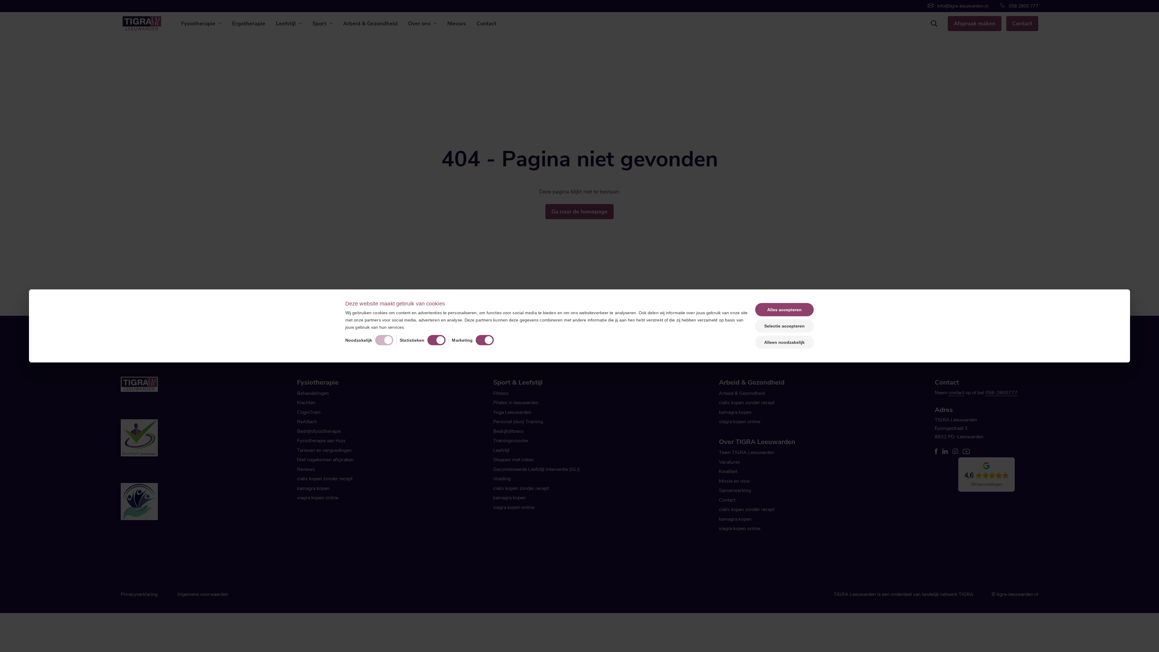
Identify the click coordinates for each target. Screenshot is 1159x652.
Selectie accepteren (784, 326)
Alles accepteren (784, 309)
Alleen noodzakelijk (784, 342)
